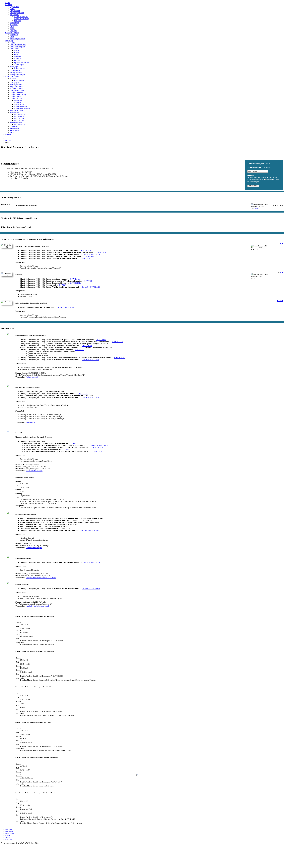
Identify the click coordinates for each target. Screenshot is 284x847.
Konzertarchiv (19, 80)
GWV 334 (90, 256)
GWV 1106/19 (101, 340)
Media (12, 132)
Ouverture (17, 59)
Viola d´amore (19, 104)
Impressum (9, 829)
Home (7, 3)
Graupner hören (15, 96)
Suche (7, 837)
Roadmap (8, 839)
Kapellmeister (30, 422)
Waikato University (32, 377)
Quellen (12, 43)
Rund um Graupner (12, 76)
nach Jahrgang (19, 116)
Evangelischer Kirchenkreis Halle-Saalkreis (41, 578)
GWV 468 (88, 281)
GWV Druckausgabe (17, 47)
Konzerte (13, 78)
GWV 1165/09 (87, 346)
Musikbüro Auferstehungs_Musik (37, 606)
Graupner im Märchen (22, 108)
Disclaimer (9, 831)
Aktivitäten (14, 25)
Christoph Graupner (12, 33)
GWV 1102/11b (75, 283)
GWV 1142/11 (86, 258)
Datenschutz (9, 833)
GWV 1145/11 (75, 279)
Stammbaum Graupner (18, 101)
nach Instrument (19, 118)
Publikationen (14, 15)
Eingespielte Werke (16, 86)
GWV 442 (102, 252)
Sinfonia (17, 61)
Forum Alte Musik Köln (34, 471)
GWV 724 (62, 285)
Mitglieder (13, 31)
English (8, 134)
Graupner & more (16, 98)
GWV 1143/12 (117, 342)
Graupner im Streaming (18, 94)
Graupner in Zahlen (21, 106)
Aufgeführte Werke (16, 88)
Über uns (8, 5)
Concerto (17, 57)
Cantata (17, 51)
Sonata (16, 55)
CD (281, 244)
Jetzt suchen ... (253, 186)
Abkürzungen (19, 65)
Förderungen (14, 23)
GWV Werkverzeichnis (18, 45)
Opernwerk (14, 126)
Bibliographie (14, 67)
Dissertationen (15, 71)
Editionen (17, 21)
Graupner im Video (16, 92)
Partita (16, 53)
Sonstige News (15, 130)
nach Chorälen (19, 120)
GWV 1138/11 (86, 250)
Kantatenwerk (15, 112)
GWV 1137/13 (83, 394)
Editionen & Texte (16, 110)
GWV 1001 (79, 350)
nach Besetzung (19, 114)
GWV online (14, 49)
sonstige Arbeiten (16, 73)
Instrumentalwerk (16, 122)
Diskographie (14, 82)
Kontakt (12, 29)
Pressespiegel (14, 128)
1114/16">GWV (91, 254)
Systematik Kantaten (21, 63)
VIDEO (280, 301)
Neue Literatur (19, 69)
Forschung (9, 41)
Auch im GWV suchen (258, 177)
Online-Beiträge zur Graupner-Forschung (21, 18)
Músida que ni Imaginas (34, 548)
